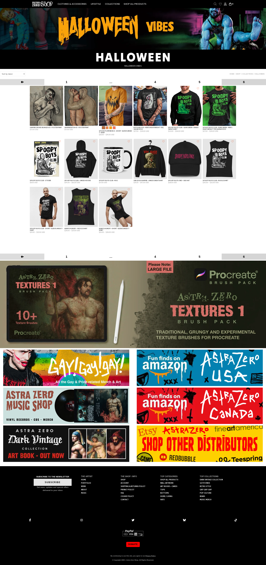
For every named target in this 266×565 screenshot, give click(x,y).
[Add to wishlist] (59, 88)
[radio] (103, 127)
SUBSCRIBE (53, 482)
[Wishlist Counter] (220, 4)
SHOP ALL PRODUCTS (135, 4)
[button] (72, 4)
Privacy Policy (150, 556)
